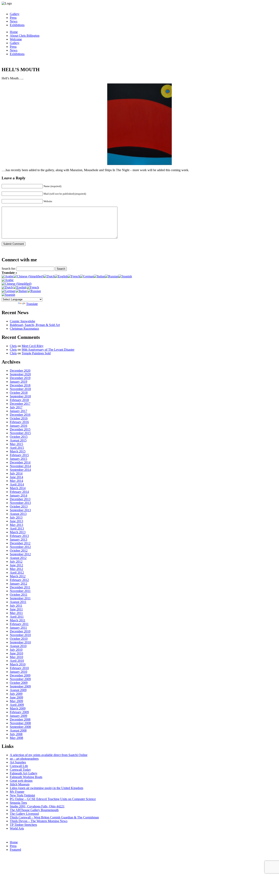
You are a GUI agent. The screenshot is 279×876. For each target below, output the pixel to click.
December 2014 (20, 462)
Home (14, 32)
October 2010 (19, 638)
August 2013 (18, 514)
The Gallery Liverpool (24, 813)
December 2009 (20, 675)
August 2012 (18, 558)
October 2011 (18, 594)
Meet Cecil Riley (33, 346)
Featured (15, 849)
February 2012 (19, 580)
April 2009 (17, 704)
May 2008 (16, 738)
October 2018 (19, 392)
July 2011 (16, 605)
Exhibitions (17, 25)
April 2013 (17, 528)
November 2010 (20, 635)
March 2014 (18, 488)
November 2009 (20, 679)
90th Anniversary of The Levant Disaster (48, 349)
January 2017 (18, 411)
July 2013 (16, 517)
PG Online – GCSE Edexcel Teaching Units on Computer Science (53, 799)
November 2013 (20, 503)
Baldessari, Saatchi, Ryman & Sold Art (35, 325)
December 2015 (20, 429)
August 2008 (18, 730)
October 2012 (19, 550)
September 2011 (20, 598)
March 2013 (18, 532)
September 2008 (20, 727)
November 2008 (20, 723)
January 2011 (18, 627)
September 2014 (20, 469)
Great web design (21, 780)
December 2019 (20, 378)
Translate (32, 304)
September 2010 (20, 642)
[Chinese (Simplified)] (29, 276)
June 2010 (16, 653)
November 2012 (20, 547)
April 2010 (17, 660)
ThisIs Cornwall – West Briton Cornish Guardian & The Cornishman (54, 817)
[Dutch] (49, 276)
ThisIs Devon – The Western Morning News (38, 821)
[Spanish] (125, 276)
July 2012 (16, 561)
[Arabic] (8, 276)
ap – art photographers (24, 758)
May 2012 (16, 569)
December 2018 (20, 385)
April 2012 (17, 572)
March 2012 (18, 576)
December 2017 (20, 403)
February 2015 (19, 455)
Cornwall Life (19, 766)
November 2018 (20, 389)
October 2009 (19, 682)
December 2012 (20, 543)
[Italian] (99, 276)
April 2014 (17, 484)
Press (13, 17)
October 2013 (19, 506)
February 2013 (19, 536)
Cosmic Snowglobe (22, 321)
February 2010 (19, 668)
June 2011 (16, 609)
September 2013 (20, 510)
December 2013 (20, 499)
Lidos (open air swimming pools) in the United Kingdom (46, 788)
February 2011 (19, 624)
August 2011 (18, 602)
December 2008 (20, 719)
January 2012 (18, 583)
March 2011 (17, 620)
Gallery (14, 14)
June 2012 (16, 565)
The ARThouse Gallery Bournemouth (34, 810)
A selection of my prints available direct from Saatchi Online (48, 755)
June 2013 (16, 521)
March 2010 (18, 664)
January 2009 (18, 715)
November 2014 (20, 466)
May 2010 (16, 657)
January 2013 (18, 539)
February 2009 (19, 712)
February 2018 (19, 400)
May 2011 (16, 613)
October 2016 (19, 418)
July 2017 (16, 407)
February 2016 (19, 422)
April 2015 (17, 447)
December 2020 (20, 370)
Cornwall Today (20, 769)
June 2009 (16, 697)
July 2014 (16, 473)
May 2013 (16, 525)
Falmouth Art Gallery (23, 773)
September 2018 (20, 396)
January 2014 (18, 495)
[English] (61, 276)
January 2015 (18, 458)
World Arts (17, 828)
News (13, 21)
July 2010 (16, 649)
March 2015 (18, 451)
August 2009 (18, 690)
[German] (87, 276)
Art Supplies (18, 762)
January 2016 (18, 425)
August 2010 (18, 646)
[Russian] (111, 276)
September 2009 (20, 686)
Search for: (9, 268)
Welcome (16, 39)
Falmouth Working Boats (26, 777)
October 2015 (19, 436)
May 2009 (16, 701)
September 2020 (20, 374)
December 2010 (20, 631)
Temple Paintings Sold (36, 353)
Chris (13, 346)
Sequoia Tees (18, 802)
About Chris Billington (24, 35)
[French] (74, 276)
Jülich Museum (19, 784)
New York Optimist (22, 795)
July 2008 (16, 734)
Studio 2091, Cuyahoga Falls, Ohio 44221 (37, 806)
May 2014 (16, 480)
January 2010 (18, 671)
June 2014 (16, 477)
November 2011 (20, 591)
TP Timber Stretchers (23, 824)
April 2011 (17, 616)
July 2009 (16, 693)
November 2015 (20, 433)
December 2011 (20, 587)
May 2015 (16, 444)
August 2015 (18, 440)
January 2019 (18, 381)
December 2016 (20, 414)
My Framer (17, 791)
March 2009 (18, 708)
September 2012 (20, 554)
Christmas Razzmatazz (24, 328)
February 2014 (19, 491)
